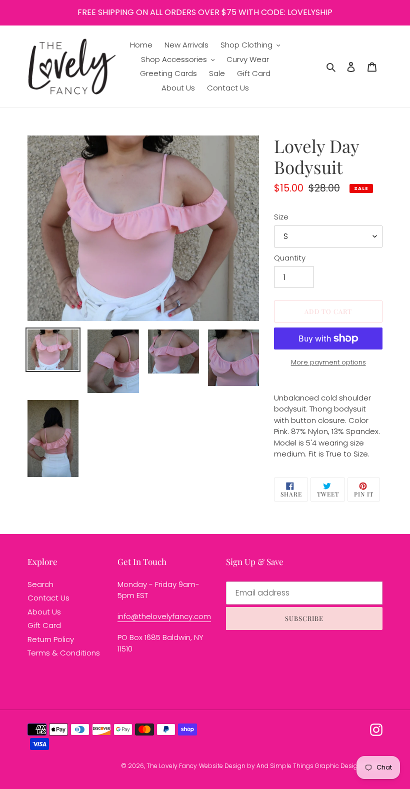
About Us (44, 611)
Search (41, 584)
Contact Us (49, 597)
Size (281, 217)
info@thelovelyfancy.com (164, 616)
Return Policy (51, 639)
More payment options (328, 362)
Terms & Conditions (64, 653)
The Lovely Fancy (171, 766)
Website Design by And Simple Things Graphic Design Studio (290, 766)
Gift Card (44, 625)
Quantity (290, 257)
